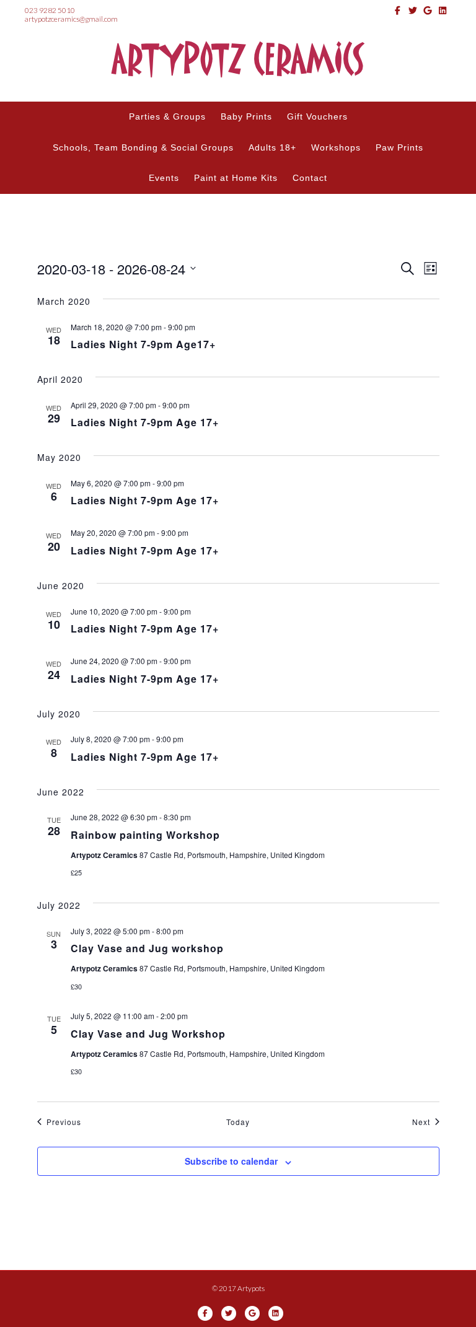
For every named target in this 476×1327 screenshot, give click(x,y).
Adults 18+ (272, 147)
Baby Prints (246, 116)
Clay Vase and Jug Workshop (148, 1034)
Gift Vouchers (317, 116)
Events (164, 178)
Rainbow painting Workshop (145, 835)
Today (238, 1122)
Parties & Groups (167, 116)
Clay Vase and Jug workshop (147, 948)
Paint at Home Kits (236, 178)
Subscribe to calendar (231, 1161)
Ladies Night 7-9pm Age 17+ (145, 422)
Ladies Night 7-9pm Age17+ (143, 344)
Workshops (336, 147)
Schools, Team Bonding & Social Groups (143, 147)
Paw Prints (399, 147)
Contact (310, 178)
